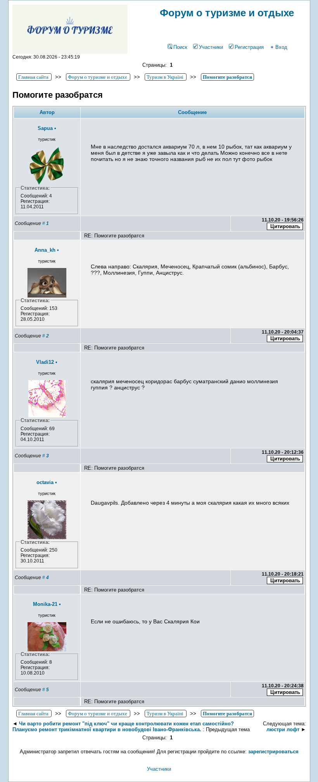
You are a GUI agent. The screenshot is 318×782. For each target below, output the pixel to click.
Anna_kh (45, 250)
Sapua (45, 128)
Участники (211, 47)
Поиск (180, 47)
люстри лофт (282, 729)
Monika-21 (45, 604)
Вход (281, 47)
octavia (45, 482)
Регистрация (249, 47)
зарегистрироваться (273, 751)
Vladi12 (45, 362)
